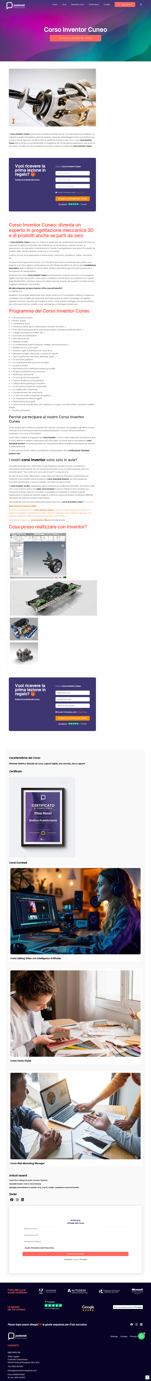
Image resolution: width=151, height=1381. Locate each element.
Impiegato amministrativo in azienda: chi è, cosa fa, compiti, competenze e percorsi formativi (44, 1187)
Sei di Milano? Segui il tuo (20, 520)
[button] (141, 4)
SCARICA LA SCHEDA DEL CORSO (75, 38)
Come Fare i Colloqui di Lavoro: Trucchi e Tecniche (28, 1180)
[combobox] (58, 186)
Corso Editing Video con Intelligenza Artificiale (35, 958)
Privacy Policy (80, 192)
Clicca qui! (89, 502)
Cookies (123, 1336)
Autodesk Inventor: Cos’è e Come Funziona (25, 1184)
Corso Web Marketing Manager (27, 1163)
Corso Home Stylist (20, 1060)
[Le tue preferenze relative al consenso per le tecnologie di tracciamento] (147, 1377)
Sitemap (114, 1336)
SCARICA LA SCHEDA (75, 1254)
